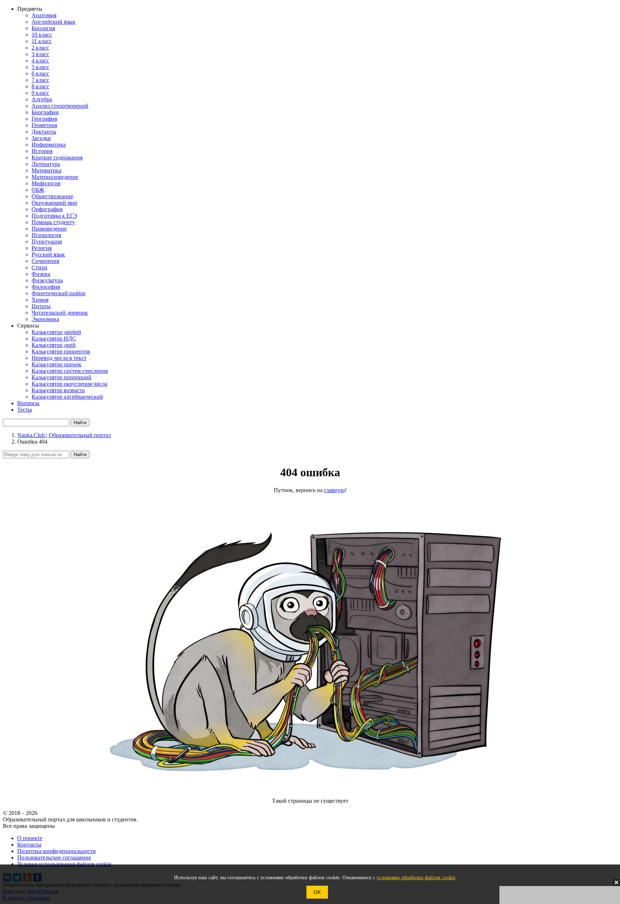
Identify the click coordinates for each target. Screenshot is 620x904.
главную (334, 490)
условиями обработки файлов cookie (415, 877)
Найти (80, 454)
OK (317, 892)
